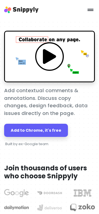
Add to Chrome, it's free (36, 130)
